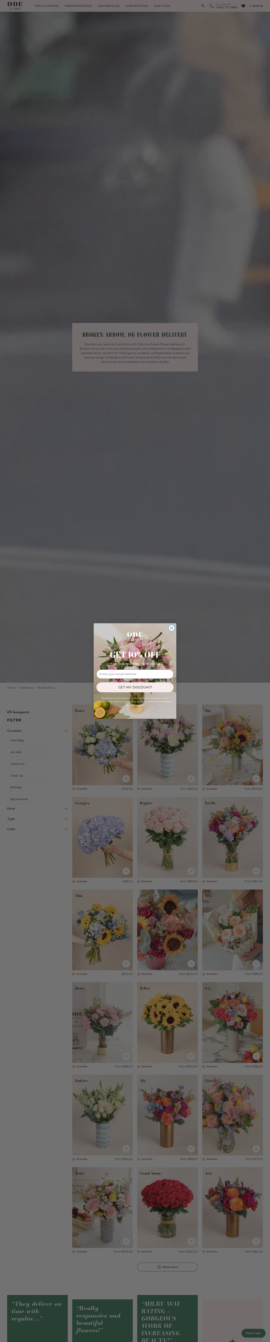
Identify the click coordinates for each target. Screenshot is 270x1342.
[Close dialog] (171, 628)
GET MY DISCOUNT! (135, 687)
